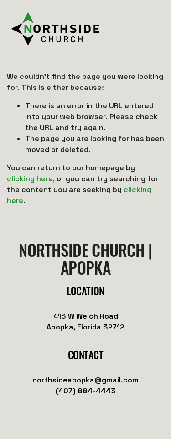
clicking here (30, 178)
